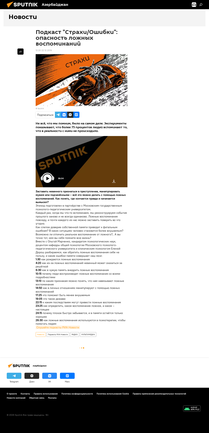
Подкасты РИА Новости (58, 334)
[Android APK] (191, 408)
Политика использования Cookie (113, 393)
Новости (40, 334)
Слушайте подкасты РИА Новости (57, 327)
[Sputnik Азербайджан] (23, 8)
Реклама (52, 397)
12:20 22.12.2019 (44, 50)
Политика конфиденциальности (77, 393)
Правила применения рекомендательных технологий (159, 393)
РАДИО (75, 334)
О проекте (12, 393)
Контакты (25, 393)
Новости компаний (16, 397)
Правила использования (46, 393)
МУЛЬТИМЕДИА (88, 334)
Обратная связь (36, 397)
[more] (20, 52)
